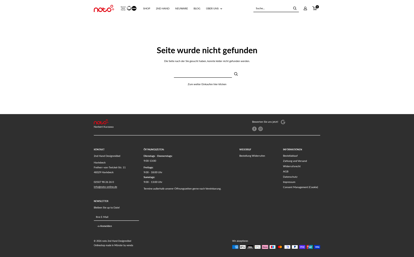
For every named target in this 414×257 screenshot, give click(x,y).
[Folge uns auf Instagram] (260, 128)
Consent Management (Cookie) (300, 187)
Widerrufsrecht (292, 166)
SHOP (146, 8)
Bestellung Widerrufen (252, 155)
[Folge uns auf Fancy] (283, 121)
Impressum (289, 181)
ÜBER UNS (212, 8)
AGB (285, 171)
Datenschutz (290, 176)
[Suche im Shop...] (236, 74)
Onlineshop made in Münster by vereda (113, 245)
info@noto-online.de (105, 186)
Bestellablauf (290, 155)
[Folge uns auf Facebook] (254, 128)
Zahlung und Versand (295, 160)
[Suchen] (295, 8)
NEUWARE (181, 8)
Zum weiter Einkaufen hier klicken (207, 84)
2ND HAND (162, 8)
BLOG (197, 8)
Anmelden (106, 225)
